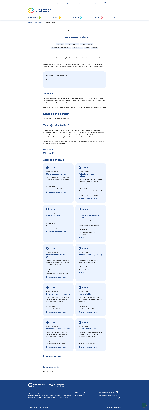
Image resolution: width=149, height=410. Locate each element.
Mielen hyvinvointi (86, 44)
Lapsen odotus (33, 17)
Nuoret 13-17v (77, 47)
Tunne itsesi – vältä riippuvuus (61, 47)
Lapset (55, 17)
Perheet (97, 17)
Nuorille (76, 17)
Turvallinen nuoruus (72, 44)
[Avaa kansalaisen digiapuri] (144, 405)
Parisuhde (60, 44)
